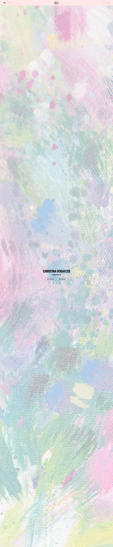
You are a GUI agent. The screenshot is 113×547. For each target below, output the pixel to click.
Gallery (4, 2)
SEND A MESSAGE (62, 279)
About (14, 2)
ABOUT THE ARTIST (50, 279)
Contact (17, 2)
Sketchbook (9, 2)
